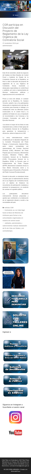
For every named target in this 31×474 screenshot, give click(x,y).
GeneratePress (15, 471)
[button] (10, 9)
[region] (15, 6)
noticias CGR (9, 207)
